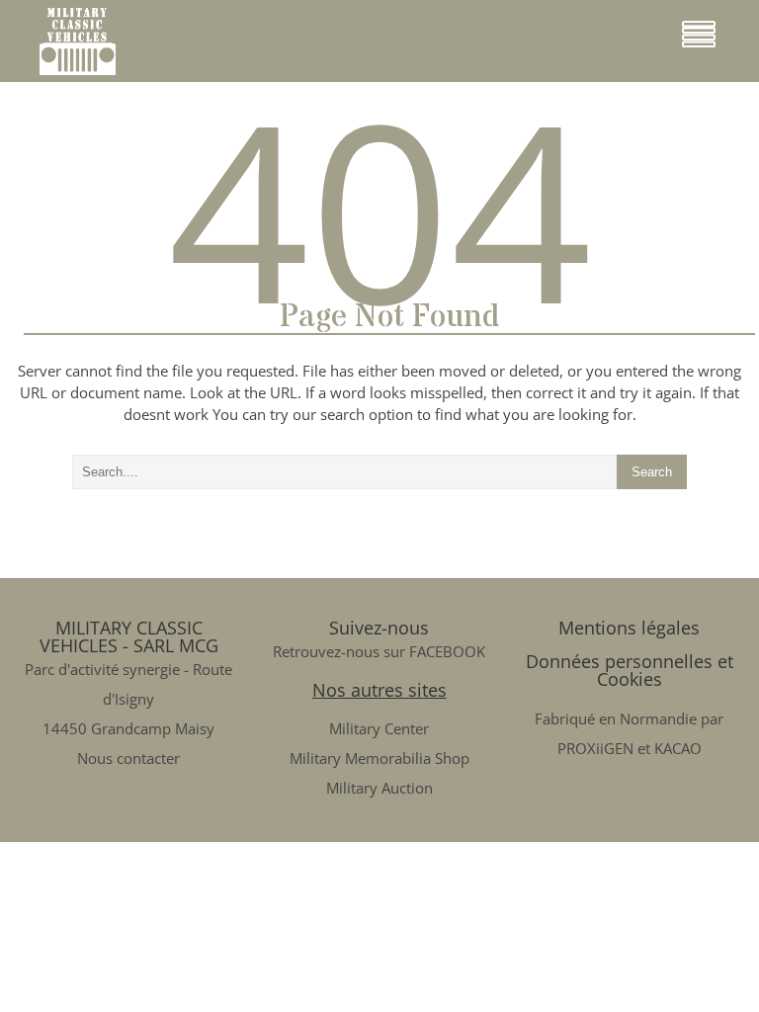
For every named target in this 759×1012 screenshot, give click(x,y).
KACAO (678, 748)
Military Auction (379, 788)
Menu (737, 41)
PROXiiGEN (595, 748)
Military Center (379, 728)
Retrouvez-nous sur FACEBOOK (379, 651)
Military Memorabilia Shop (379, 758)
